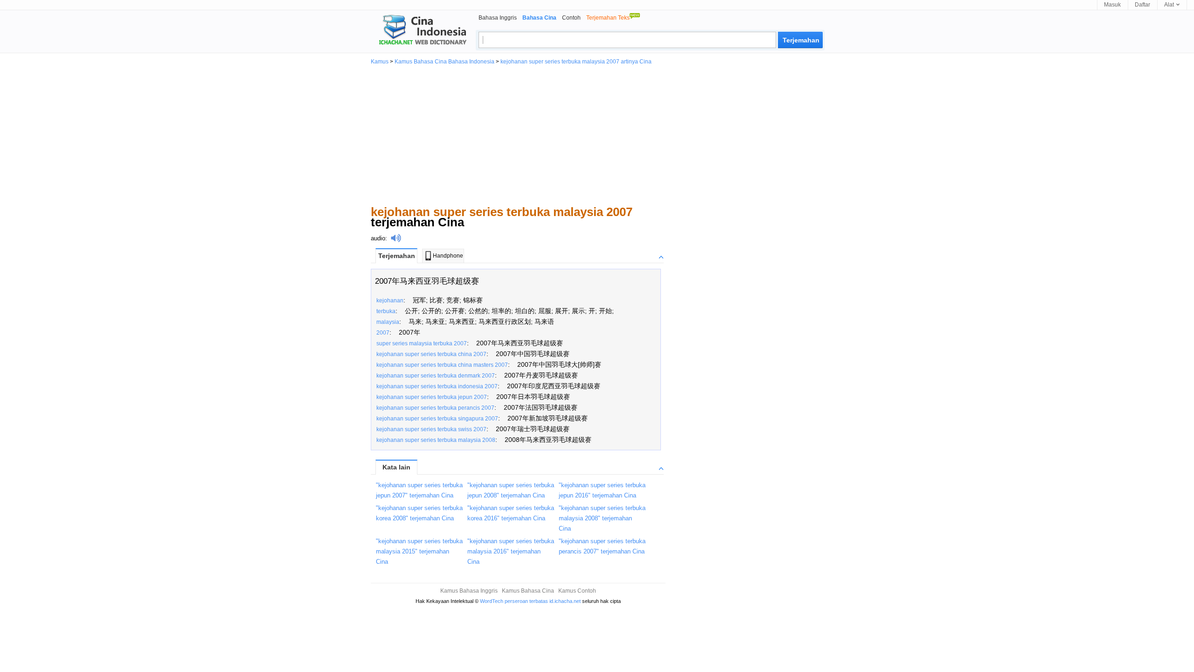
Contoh (571, 17)
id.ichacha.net (565, 601)
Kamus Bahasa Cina (528, 591)
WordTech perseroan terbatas (514, 601)
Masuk (1112, 4)
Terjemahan (396, 255)
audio (378, 238)
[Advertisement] (597, 134)
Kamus (380, 61)
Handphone (448, 255)
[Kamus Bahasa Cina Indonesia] (418, 30)
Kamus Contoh (577, 591)
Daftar (1142, 4)
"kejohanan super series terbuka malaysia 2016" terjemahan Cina (510, 551)
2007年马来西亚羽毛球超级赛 (427, 281)
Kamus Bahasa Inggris (469, 591)
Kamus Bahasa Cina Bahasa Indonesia (444, 61)
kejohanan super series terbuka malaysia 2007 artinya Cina (576, 61)
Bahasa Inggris (498, 17)
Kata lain (396, 467)
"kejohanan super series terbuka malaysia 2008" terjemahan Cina (602, 518)
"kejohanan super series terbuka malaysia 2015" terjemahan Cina (419, 551)
